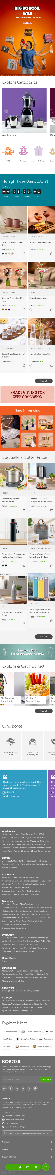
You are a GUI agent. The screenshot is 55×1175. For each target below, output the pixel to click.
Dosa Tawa (34, 878)
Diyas (4, 961)
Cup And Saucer (9, 945)
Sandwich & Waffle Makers (34, 844)
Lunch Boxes (7, 978)
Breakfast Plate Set (11, 918)
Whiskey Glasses (9, 941)
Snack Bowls (26, 918)
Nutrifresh (41, 838)
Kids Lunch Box (43, 974)
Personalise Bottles (10, 864)
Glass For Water (19, 938)
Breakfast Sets (40, 911)
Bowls (15, 904)
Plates (5, 914)
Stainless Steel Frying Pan (13, 891)
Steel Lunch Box (40, 978)
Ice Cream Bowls (31, 908)
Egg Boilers (31, 838)
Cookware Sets (33, 891)
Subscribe (46, 1080)
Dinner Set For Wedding (32, 921)
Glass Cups (23, 945)
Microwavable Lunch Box (13, 981)
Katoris (34, 914)
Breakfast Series (21, 925)
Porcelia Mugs (33, 941)
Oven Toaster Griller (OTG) (32, 834)
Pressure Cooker (9, 878)
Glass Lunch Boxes (23, 978)
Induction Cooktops (20, 841)
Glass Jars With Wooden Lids (15, 1004)
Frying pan (23, 878)
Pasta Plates (46, 908)
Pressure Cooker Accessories (15, 895)
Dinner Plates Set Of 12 (12, 908)
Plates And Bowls (10, 911)
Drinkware (6, 951)
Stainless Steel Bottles (37, 861)
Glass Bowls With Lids (29, 904)
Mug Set (22, 941)
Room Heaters (44, 851)
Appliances (9, 135)
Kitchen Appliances (10, 834)
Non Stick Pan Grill (10, 881)
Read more (8, 792)
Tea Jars (5, 1007)
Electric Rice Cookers (11, 844)
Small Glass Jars (43, 1001)
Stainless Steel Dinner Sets (14, 928)
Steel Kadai (7, 888)
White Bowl (15, 921)
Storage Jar (16, 1007)
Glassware (42, 948)
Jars (31, 1004)
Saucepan (46, 881)
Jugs (21, 948)
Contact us (6, 1098)
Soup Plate (43, 914)
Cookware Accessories (30, 881)
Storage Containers (25, 1001)
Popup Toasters (9, 838)
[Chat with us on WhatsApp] (19, 1167)
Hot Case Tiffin (36, 971)
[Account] (36, 1167)
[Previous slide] (6, 111)
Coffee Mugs (30, 948)
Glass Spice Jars (41, 1004)
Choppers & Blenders (39, 841)
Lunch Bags (29, 974)
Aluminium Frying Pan (11, 884)
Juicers (21, 838)
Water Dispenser (43, 864)
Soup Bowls (45, 918)
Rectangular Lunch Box (12, 974)
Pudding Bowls (25, 911)
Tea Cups (6, 938)
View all (43, 381)
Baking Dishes (33, 991)
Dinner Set (7, 904)
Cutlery (5, 921)
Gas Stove (7, 848)
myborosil (11, 1172)
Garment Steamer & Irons (25, 851)
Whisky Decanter (9, 948)
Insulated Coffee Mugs (38, 938)
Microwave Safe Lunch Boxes (15, 971)
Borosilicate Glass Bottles (13, 861)
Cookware (34, 895)
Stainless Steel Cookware (34, 884)
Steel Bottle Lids (9, 868)
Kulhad (32, 951)
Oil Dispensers (8, 1001)
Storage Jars (26, 1011)
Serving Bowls (8, 991)
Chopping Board (21, 888)
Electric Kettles (44, 848)
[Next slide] (51, 111)
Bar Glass (34, 945)
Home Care (7, 851)
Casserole (20, 991)
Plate (36, 918)
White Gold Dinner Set (19, 914)
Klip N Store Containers (33, 1007)
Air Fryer (5, 841)
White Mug (46, 941)
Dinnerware (7, 925)
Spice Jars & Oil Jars (10, 1011)
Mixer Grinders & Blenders (24, 848)
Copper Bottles (28, 864)
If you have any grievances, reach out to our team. (27, 1133)
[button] (27, 1167)
